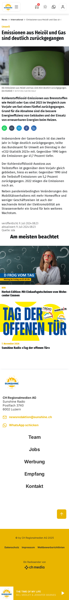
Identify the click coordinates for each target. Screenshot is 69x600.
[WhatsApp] (4, 128)
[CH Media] (34, 567)
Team (34, 437)
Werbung (34, 461)
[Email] (19, 128)
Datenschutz (12, 547)
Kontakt (34, 486)
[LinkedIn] (34, 128)
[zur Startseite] (8, 7)
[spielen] (62, 593)
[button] (53, 7)
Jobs (34, 449)
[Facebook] (26, 128)
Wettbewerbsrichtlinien (51, 547)
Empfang (34, 474)
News (4, 19)
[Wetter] (45, 7)
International (17, 19)
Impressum (28, 547)
